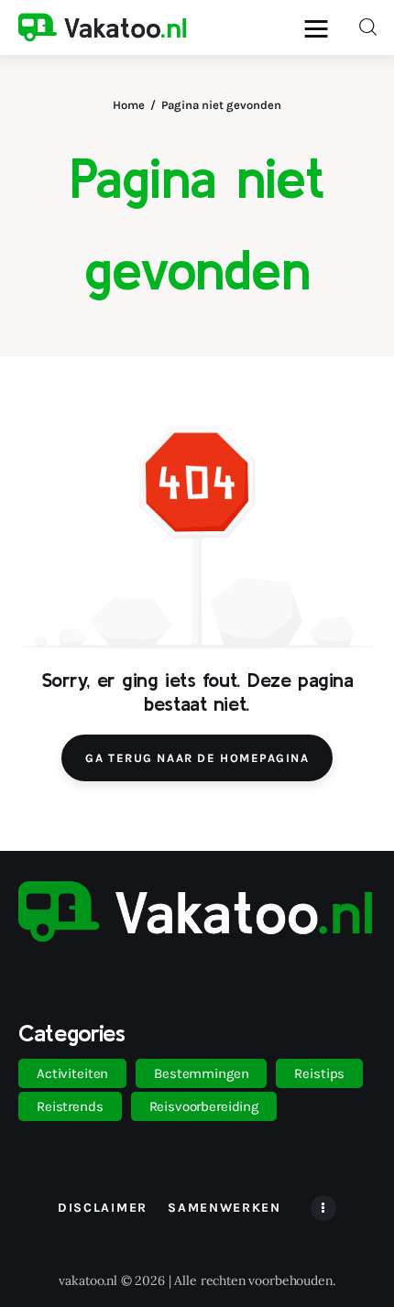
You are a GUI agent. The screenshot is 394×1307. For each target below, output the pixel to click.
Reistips (319, 1073)
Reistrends (70, 1106)
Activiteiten (72, 1073)
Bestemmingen (201, 1073)
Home (129, 105)
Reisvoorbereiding (203, 1106)
